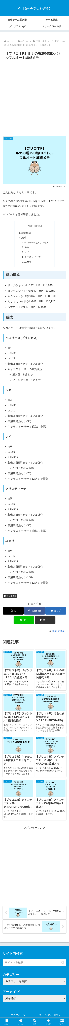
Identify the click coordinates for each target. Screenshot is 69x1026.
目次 (30, 225)
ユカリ (27, 261)
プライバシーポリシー (51, 1015)
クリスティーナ (32, 257)
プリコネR (11, 596)
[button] (45, 620)
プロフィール (18, 1015)
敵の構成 (26, 233)
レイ (26, 252)
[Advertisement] (34, 97)
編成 (23, 237)
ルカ (26, 247)
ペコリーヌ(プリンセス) (36, 242)
